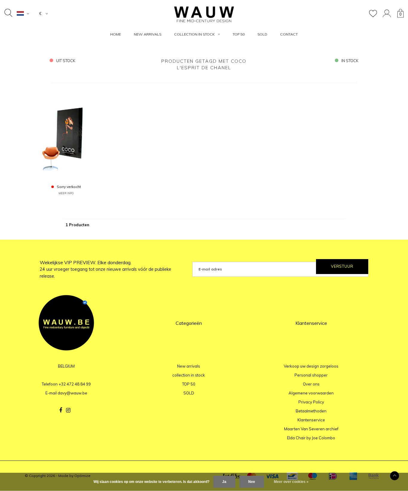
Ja (224, 482)
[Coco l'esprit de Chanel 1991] (66, 134)
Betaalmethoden (311, 411)
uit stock (65, 60)
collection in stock (194, 34)
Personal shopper (311, 375)
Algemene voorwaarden (311, 393)
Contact (289, 34)
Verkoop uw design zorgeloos (311, 366)
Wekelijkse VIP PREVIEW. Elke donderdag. (105, 269)
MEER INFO (66, 193)
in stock (349, 60)
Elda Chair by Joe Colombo (311, 437)
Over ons (311, 384)
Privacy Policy (311, 402)
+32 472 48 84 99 (75, 384)
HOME (115, 34)
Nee (251, 482)
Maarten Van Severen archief (311, 428)
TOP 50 (239, 34)
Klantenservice (311, 419)
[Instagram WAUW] (68, 410)
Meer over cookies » (291, 482)
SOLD (262, 34)
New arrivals (147, 34)
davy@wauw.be (72, 393)
